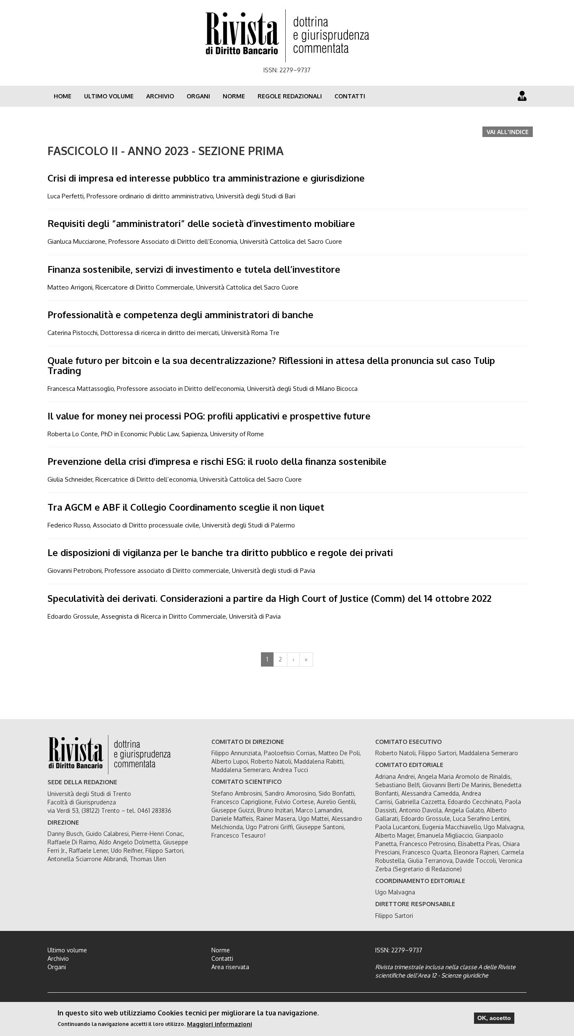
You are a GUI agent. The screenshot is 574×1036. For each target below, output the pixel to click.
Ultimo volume (109, 96)
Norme (234, 96)
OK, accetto (494, 1018)
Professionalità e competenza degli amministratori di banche (180, 314)
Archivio (160, 96)
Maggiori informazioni (219, 1023)
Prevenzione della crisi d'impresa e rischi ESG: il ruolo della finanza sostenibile (217, 461)
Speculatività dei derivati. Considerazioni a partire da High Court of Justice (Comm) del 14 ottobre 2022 (269, 598)
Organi (198, 96)
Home (62, 96)
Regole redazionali (290, 96)
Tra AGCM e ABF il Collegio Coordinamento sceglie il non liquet (185, 507)
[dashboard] (522, 95)
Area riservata (230, 966)
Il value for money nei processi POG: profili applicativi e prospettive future (209, 416)
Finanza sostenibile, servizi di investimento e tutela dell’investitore (193, 269)
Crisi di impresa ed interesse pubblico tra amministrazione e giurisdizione (206, 178)
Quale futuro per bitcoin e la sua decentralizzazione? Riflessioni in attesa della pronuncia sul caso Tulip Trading (271, 365)
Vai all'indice (508, 131)
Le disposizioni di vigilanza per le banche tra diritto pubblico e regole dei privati (220, 552)
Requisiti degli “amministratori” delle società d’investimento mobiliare (201, 223)
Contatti (349, 96)
